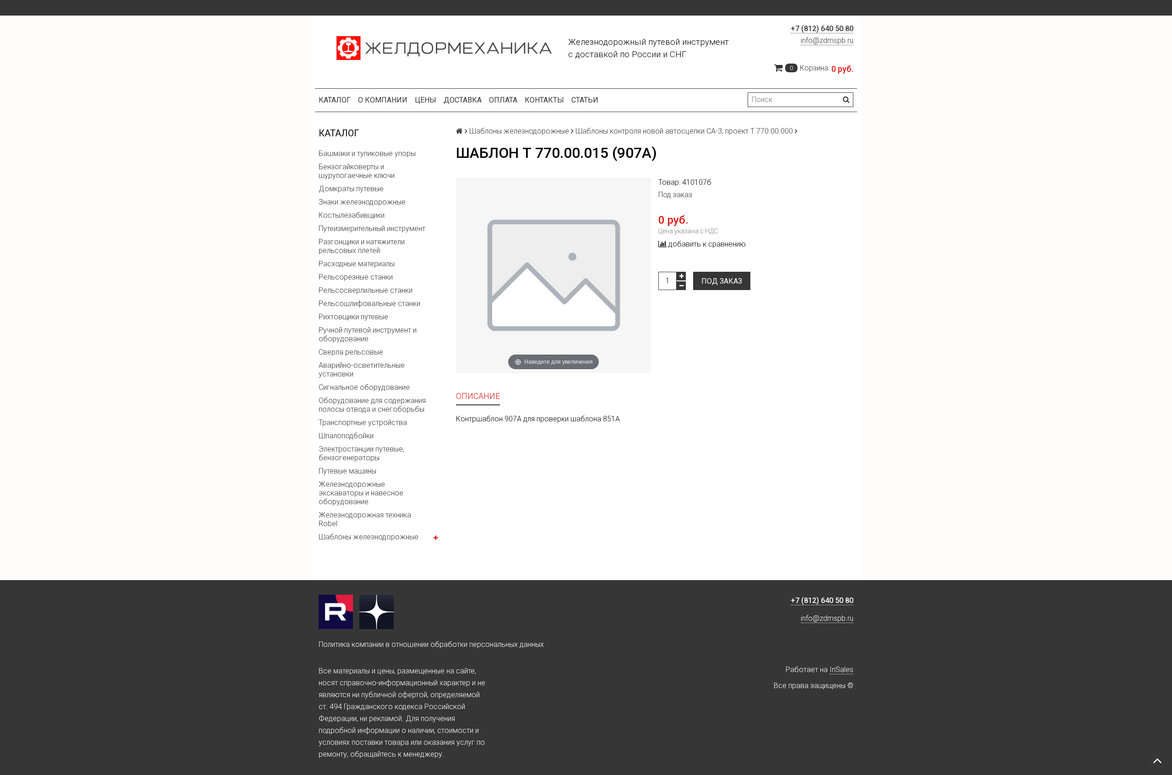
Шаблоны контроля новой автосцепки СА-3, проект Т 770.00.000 (684, 131)
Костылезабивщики (352, 215)
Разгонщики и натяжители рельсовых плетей (362, 246)
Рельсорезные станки (356, 277)
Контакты (544, 100)
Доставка (463, 100)
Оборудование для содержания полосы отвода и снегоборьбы (372, 405)
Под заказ (721, 281)
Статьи (584, 100)
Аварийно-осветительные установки (362, 369)
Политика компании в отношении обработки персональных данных (431, 644)
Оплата (503, 100)
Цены (425, 100)
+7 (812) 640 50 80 (822, 28)
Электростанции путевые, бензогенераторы (361, 453)
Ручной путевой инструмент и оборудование (368, 334)
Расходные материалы (357, 263)
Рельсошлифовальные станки (369, 303)
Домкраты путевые (351, 188)
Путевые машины (347, 471)
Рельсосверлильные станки (365, 290)
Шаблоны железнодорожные (368, 537)
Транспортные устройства (363, 422)
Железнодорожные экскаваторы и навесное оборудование (361, 493)
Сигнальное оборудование (364, 387)
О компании (382, 100)
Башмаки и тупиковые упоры (367, 153)
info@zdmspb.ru (827, 40)
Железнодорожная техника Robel (365, 519)
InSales (841, 669)
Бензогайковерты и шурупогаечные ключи (357, 171)
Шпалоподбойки (346, 435)
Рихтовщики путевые (353, 316)
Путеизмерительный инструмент (372, 228)
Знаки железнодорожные (362, 202)
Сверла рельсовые (351, 352)
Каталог (335, 100)
